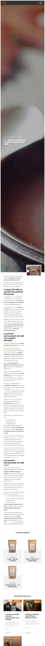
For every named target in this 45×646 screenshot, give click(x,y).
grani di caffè (13, 296)
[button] (41, 3)
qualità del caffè (15, 377)
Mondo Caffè (19, 137)
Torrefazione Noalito (8, 137)
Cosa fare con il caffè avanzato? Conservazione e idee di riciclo (12, 616)
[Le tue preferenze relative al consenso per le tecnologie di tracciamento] (43, 644)
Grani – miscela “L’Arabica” (12, 560)
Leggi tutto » (7, 629)
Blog (14, 137)
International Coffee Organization (12, 347)
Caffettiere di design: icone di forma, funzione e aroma (32, 616)
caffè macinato (10, 522)
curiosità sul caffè (14, 457)
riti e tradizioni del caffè (19, 437)
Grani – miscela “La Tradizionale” (32, 560)
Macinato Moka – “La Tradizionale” (13, 586)
